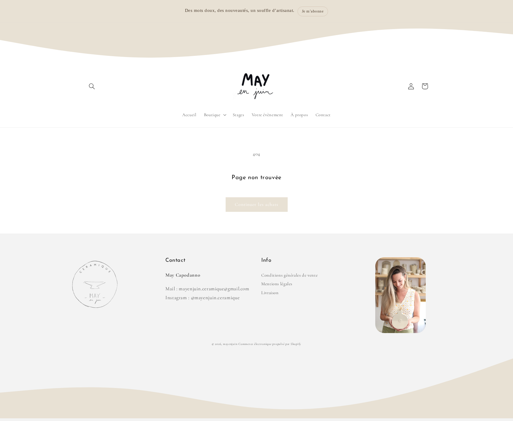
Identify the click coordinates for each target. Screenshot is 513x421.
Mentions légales (276, 283)
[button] (92, 86)
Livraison (270, 292)
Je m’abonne (313, 11)
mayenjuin (230, 344)
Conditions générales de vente (289, 275)
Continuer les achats (256, 204)
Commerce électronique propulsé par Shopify (269, 344)
